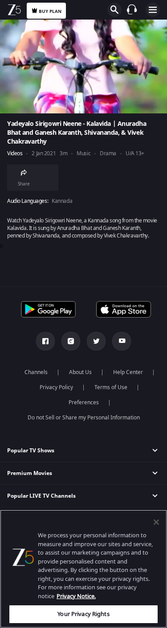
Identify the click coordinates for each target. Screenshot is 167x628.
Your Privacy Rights (83, 614)
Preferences (84, 403)
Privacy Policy (56, 387)
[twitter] (96, 341)
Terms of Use (110, 387)
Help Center (128, 372)
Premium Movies (29, 473)
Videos (14, 153)
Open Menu (153, 10)
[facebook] (45, 341)
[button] (83, 450)
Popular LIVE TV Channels (41, 496)
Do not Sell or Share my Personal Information (84, 418)
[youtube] (121, 341)
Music (83, 153)
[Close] (156, 522)
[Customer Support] (131, 9)
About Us (80, 372)
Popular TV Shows (30, 451)
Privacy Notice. (76, 596)
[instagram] (70, 341)
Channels (36, 372)
